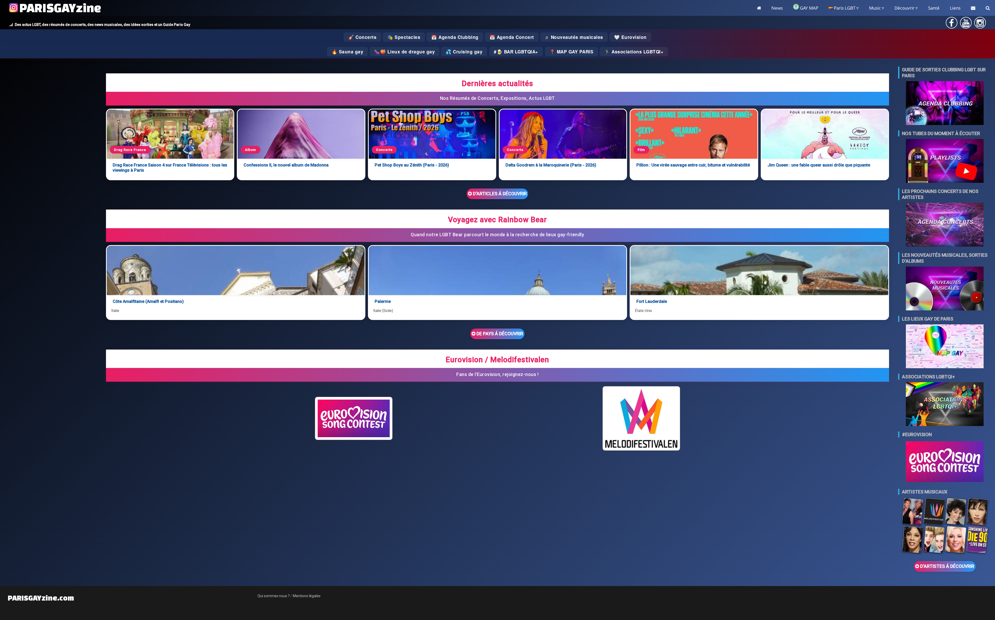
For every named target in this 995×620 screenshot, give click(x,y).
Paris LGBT (844, 8)
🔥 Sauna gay (348, 51)
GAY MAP (808, 8)
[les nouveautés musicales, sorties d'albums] (945, 289)
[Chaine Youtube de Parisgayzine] (966, 24)
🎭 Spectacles (403, 37)
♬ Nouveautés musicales (574, 37)
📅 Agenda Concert (511, 37)
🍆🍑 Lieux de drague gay (404, 51)
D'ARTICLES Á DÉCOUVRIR (499, 193)
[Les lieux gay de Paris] (945, 346)
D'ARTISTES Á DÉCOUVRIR (946, 566)
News (777, 8)
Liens (955, 8)
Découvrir (904, 8)
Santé (934, 8)
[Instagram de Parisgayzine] (980, 24)
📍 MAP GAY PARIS (572, 51)
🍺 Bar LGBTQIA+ (517, 51)
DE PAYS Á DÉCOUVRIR (499, 333)
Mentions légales (307, 596)
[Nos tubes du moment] (945, 161)
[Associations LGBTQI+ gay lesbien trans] (945, 404)
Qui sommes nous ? (274, 596)
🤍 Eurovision (630, 37)
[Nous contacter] (973, 8)
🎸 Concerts (362, 37)
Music (875, 8)
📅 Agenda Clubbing (455, 37)
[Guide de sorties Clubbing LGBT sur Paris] (945, 103)
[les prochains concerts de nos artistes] (945, 225)
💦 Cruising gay (464, 51)
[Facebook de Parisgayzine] (951, 24)
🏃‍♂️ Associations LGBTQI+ (633, 51)
